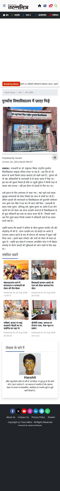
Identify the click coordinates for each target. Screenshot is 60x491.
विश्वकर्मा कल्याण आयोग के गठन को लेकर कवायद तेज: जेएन (42, 285)
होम (7, 15)
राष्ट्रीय (17, 15)
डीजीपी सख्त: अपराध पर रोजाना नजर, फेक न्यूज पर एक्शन (42, 325)
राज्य (20, 92)
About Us (10, 417)
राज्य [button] (27, 15)
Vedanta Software (35, 425)
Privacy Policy (38, 417)
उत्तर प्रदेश (29, 92)
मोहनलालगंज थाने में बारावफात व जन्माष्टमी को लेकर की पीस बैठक (14, 285)
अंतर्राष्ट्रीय (42, 15)
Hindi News (10, 92)
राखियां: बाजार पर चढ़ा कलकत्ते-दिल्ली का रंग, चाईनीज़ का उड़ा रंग (13, 325)
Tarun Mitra (26, 422)
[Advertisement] (30, 49)
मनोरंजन (55, 15)
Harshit (30, 377)
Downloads (53, 417)
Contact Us (23, 417)
